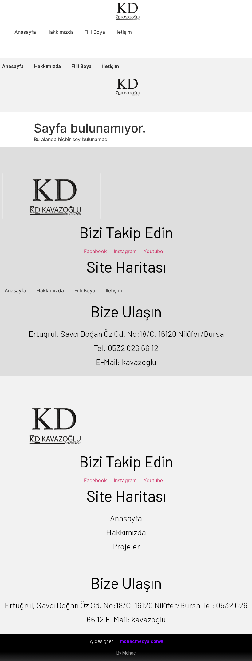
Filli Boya (94, 32)
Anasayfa (25, 32)
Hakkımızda (60, 32)
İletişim (124, 32)
